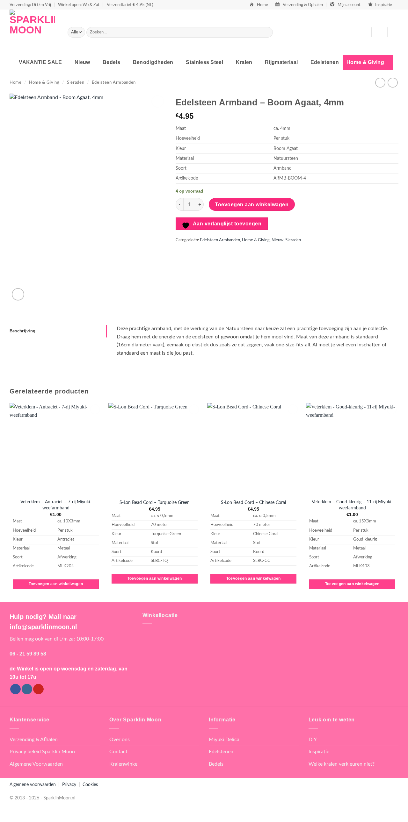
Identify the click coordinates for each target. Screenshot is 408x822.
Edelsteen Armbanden (114, 82)
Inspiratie (319, 751)
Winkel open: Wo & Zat (78, 5)
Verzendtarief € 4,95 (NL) (130, 5)
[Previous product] (392, 83)
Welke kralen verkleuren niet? (342, 764)
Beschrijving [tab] (22, 331)
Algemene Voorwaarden (36, 764)
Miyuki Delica (224, 739)
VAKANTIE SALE (40, 62)
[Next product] (380, 83)
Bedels (111, 62)
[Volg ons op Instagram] (27, 689)
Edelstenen (324, 62)
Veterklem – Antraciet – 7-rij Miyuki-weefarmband (55, 505)
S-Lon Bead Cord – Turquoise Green (155, 502)
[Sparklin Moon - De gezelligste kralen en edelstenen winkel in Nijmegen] (34, 32)
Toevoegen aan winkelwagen (251, 204)
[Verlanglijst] (364, 32)
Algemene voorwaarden (33, 784)
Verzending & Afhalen (34, 739)
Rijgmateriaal (281, 62)
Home (16, 82)
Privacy (69, 784)
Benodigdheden (153, 62)
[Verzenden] (266, 32)
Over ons (119, 739)
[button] (379, 32)
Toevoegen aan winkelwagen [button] (56, 584)
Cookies (90, 784)
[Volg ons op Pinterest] (38, 689)
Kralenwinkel (124, 764)
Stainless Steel (204, 62)
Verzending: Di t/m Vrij (30, 5)
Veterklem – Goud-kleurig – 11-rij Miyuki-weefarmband (352, 505)
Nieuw (82, 62)
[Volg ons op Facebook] (15, 689)
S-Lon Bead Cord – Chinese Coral (253, 502)
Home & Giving (365, 62)
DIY (313, 739)
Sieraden (75, 82)
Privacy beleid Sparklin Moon (42, 751)
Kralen (244, 62)
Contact (118, 751)
